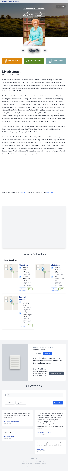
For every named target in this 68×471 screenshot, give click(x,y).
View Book (38, 353)
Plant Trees (29, 289)
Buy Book (47, 353)
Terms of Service (39, 463)
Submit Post (57, 403)
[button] (11, 269)
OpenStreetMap (36, 466)
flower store (50, 192)
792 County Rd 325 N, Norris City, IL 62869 (27, 283)
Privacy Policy (29, 463)
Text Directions (22, 289)
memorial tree (23, 192)
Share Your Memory (56, 373)
